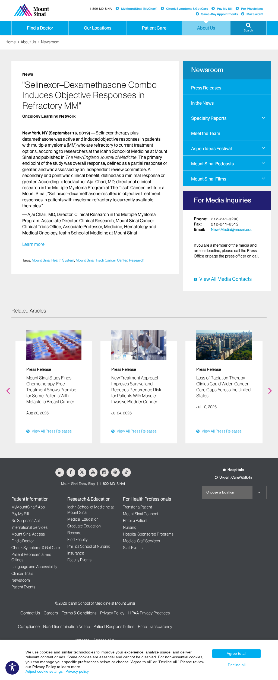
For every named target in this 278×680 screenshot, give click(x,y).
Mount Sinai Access (28, 534)
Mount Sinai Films (208, 179)
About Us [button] (206, 28)
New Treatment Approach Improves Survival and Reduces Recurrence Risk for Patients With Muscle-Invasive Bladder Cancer (136, 390)
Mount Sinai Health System (53, 260)
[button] (248, 28)
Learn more (33, 244)
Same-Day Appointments (219, 14)
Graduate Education (84, 526)
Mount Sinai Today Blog (78, 484)
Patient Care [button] (154, 28)
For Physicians (252, 9)
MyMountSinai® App (28, 507)
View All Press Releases (52, 431)
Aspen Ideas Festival (211, 148)
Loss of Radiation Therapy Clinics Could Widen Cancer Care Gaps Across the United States (223, 387)
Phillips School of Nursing (88, 546)
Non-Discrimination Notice (66, 626)
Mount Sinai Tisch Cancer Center (101, 260)
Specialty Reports (208, 118)
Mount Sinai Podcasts (212, 163)
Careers (51, 612)
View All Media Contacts (225, 279)
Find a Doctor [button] (40, 28)
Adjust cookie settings (44, 671)
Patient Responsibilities (113, 626)
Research (136, 260)
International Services (29, 527)
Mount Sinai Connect (140, 513)
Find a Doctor (22, 541)
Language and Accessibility (34, 566)
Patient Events (23, 587)
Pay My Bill (224, 9)
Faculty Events (79, 559)
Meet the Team (205, 133)
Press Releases (206, 88)
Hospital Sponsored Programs (148, 534)
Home (10, 42)
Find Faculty (77, 539)
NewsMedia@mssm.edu (231, 229)
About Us (28, 42)
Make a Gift (255, 14)
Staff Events (133, 547)
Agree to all (236, 653)
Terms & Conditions (79, 612)
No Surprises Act (25, 520)
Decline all (236, 665)
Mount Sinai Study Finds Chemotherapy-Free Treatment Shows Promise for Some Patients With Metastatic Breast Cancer (51, 390)
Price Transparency (155, 626)
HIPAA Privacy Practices (149, 612)
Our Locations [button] (97, 28)
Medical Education (83, 519)
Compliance (29, 626)
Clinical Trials (22, 573)
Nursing (129, 527)
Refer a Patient (135, 520)
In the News (202, 103)
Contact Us (30, 612)
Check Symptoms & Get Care (187, 9)
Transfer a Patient (137, 507)
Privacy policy (77, 671)
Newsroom (50, 42)
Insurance (75, 553)
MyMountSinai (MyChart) (139, 9)
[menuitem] (227, 87)
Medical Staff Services (141, 541)
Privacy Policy (112, 612)
